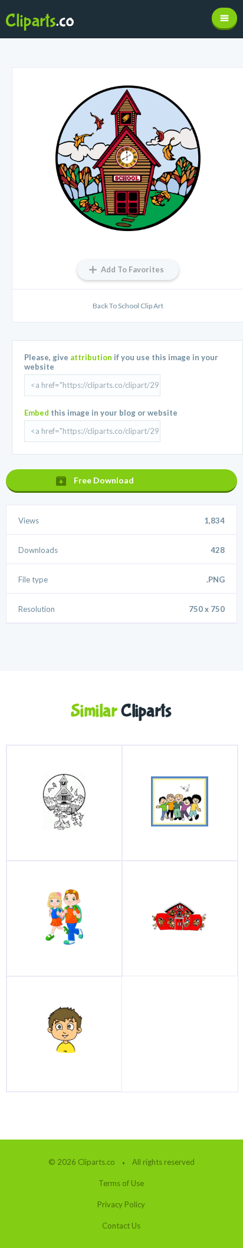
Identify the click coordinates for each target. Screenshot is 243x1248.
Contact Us (121, 1225)
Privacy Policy (121, 1204)
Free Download (104, 480)
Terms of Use (121, 1183)
